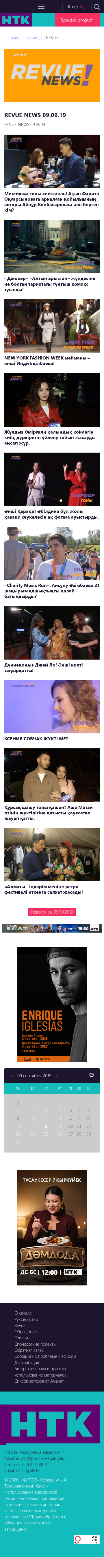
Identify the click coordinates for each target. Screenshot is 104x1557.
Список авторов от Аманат (39, 1381)
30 (18, 1142)
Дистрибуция (26, 1362)
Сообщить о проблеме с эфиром (45, 1356)
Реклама (22, 1338)
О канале (23, 1313)
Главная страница (25, 37)
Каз (71, 6)
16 (18, 1126)
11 (46, 1118)
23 (18, 1134)
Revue (20, 1325)
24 (32, 1134)
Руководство (26, 1319)
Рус (83, 6)
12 (60, 1118)
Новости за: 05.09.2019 (52, 912)
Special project (76, 19)
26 (59, 1134)
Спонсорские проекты (35, 1344)
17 (32, 1126)
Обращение (25, 1331)
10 (33, 1118)
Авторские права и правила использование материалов (40, 1371)
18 (46, 1126)
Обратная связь (29, 1350)
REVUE (52, 37)
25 (46, 1134)
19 (60, 1126)
